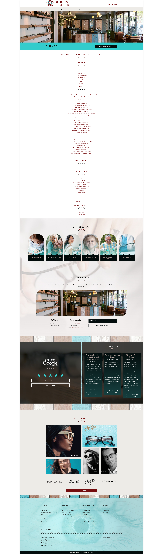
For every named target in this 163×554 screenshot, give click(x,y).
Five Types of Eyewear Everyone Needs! (81, 117)
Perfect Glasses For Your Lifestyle (81, 134)
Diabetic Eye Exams (81, 198)
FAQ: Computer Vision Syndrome (81, 98)
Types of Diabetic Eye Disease (81, 120)
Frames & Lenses (81, 214)
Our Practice (81, 71)
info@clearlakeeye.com (77, 327)
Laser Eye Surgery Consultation (81, 186)
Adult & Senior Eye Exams (82, 201)
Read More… (93, 389)
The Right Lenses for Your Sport (81, 119)
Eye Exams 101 (81, 155)
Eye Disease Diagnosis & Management (81, 182)
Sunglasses (81, 212)
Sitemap (82, 79)
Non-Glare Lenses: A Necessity (81, 115)
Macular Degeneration (81, 149)
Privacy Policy (81, 73)
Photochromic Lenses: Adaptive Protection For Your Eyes (81, 113)
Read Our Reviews (50, 380)
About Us (49, 9)
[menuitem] (49, 9)
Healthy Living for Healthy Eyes (81, 111)
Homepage (81, 83)
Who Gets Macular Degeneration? (81, 140)
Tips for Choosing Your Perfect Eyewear (81, 151)
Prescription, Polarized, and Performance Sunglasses (81, 136)
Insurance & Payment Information (81, 69)
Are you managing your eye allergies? (81, 96)
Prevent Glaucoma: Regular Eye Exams (81, 138)
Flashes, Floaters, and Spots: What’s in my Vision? (81, 141)
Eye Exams (63, 9)
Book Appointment (111, 9)
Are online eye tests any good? (81, 124)
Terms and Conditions (81, 75)
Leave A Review (50, 385)
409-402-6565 (112, 4)
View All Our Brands (81, 490)
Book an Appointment (105, 46)
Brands (95, 9)
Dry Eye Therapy (81, 194)
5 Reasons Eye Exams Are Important (81, 99)
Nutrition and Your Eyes (81, 132)
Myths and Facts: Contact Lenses (81, 128)
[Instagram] (105, 540)
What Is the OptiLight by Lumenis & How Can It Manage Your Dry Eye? (81, 94)
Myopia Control (81, 192)
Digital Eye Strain (81, 184)
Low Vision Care (81, 179)
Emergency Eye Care (81, 180)
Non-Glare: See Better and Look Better (81, 130)
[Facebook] (103, 540)
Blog (81, 81)
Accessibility (81, 77)
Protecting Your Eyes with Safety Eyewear (81, 153)
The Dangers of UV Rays (81, 103)
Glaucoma (81, 190)
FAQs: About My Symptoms (81, 143)
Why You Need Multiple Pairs (81, 122)
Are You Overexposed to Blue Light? (81, 105)
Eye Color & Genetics (81, 145)
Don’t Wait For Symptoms (81, 107)
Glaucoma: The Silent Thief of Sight (81, 147)
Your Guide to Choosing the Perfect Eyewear (81, 109)
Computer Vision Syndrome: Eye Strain (81, 126)
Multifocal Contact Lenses (81, 157)
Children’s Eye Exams (81, 199)
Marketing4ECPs (78, 552)
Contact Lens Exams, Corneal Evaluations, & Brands (81, 196)
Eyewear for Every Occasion (81, 101)
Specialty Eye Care (79, 9)
